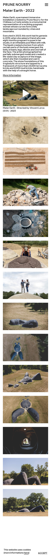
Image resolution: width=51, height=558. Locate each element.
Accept (42, 553)
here (26, 553)
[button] (25, 130)
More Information (12, 75)
